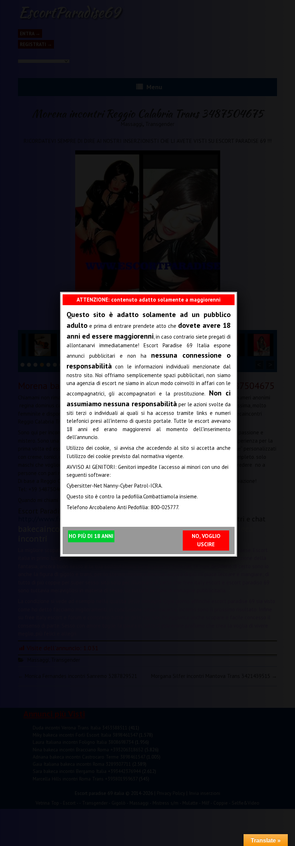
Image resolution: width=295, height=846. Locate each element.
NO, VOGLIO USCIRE (206, 540)
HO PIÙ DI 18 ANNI (91, 536)
